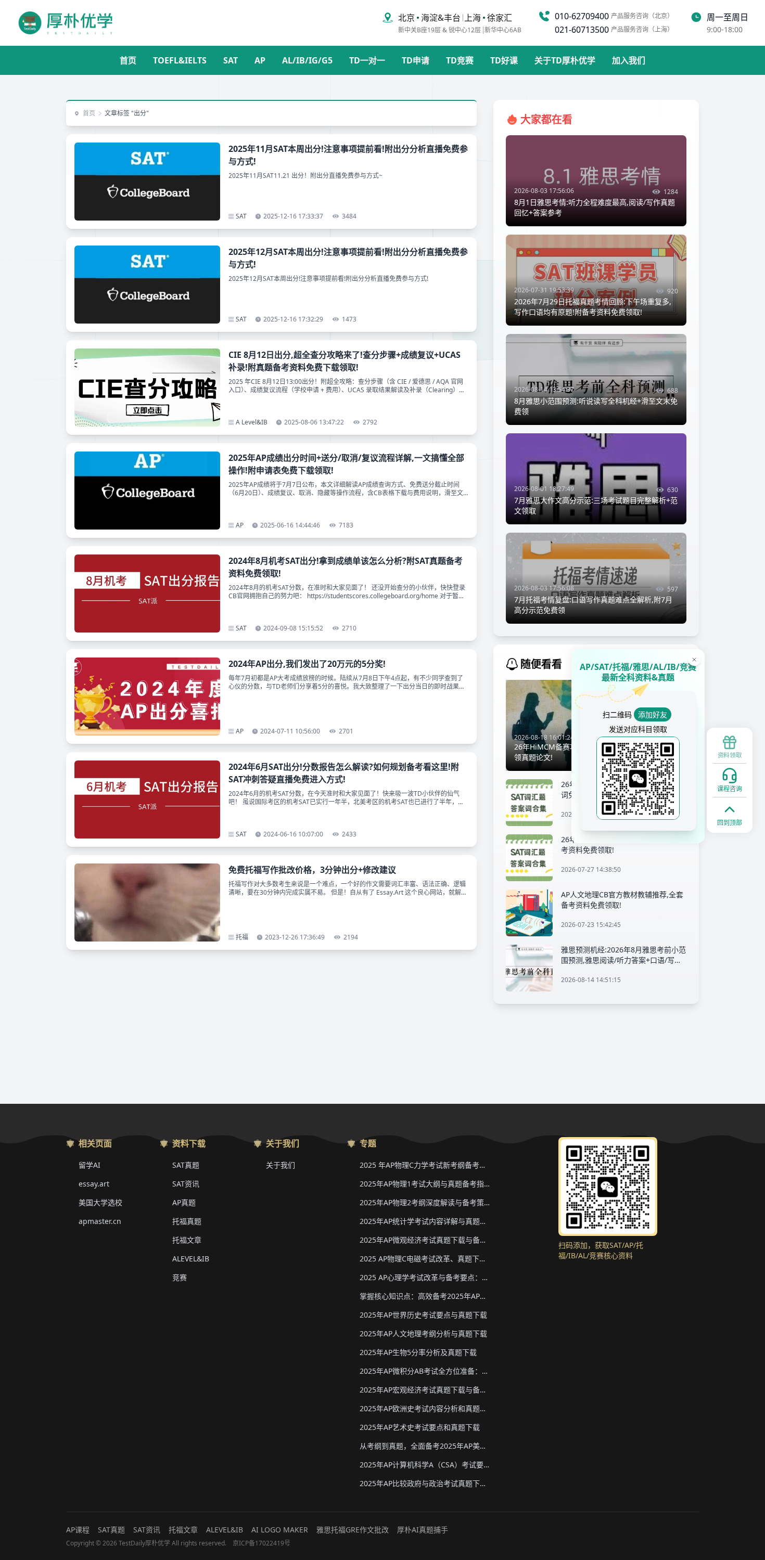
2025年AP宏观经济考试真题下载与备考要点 (425, 1390)
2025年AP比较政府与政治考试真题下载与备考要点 (425, 1483)
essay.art (94, 1184)
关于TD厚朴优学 (564, 60)
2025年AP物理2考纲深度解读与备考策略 (425, 1202)
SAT (230, 60)
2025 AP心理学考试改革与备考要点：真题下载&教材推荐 (425, 1277)
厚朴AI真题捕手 (422, 1530)
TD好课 (504, 60)
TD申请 (415, 60)
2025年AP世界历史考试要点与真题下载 (423, 1315)
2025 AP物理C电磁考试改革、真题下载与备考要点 (425, 1259)
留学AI (89, 1165)
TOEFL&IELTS (180, 60)
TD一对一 (367, 60)
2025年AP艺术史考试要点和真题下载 (420, 1427)
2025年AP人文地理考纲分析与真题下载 (423, 1333)
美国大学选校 (100, 1202)
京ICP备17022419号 (261, 1543)
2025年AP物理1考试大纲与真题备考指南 (425, 1184)
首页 (128, 60)
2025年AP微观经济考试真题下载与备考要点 (425, 1240)
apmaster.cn (100, 1221)
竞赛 (179, 1277)
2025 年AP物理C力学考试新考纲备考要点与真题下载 (425, 1165)
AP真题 (184, 1202)
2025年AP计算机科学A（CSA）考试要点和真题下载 (425, 1464)
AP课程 (78, 1530)
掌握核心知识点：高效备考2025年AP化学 (425, 1296)
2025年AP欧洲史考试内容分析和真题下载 (425, 1408)
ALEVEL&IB (190, 1259)
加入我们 (628, 60)
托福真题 (186, 1221)
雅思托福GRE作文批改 (352, 1530)
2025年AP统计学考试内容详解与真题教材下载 (425, 1221)
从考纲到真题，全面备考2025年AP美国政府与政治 (425, 1446)
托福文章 (186, 1240)
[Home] (65, 22)
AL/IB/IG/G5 (307, 60)
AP (259, 60)
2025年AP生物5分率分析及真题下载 (418, 1352)
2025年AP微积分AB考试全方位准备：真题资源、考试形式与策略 (425, 1371)
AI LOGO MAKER (279, 1530)
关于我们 (280, 1165)
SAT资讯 (185, 1184)
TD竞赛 (460, 60)
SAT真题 (185, 1165)
